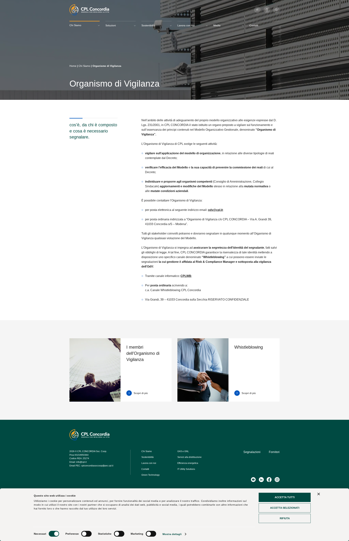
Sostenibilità (147, 457)
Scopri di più (141, 393)
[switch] (86, 534)
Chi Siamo (84, 65)
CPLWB (185, 275)
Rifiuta (285, 518)
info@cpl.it (81, 462)
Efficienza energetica (187, 463)
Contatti (253, 25)
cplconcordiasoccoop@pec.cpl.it (97, 465)
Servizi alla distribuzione (189, 457)
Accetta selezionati (284, 507)
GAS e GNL (183, 451)
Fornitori (274, 452)
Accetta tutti (285, 497)
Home (72, 65)
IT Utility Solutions (186, 469)
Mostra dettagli (172, 534)
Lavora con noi (148, 463)
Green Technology (150, 475)
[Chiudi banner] (318, 494)
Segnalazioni (251, 452)
